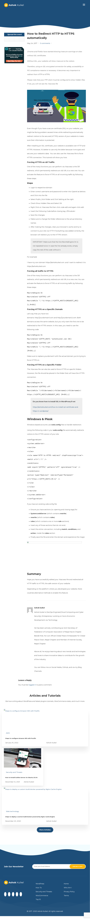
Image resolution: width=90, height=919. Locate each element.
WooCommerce (42, 895)
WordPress (40, 884)
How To (39, 888)
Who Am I (68, 888)
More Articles (45, 830)
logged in (32, 685)
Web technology (12, 811)
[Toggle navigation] (84, 4)
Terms (66, 895)
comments (45, 43)
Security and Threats (14, 772)
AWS (8, 733)
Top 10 (38, 899)
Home (66, 884)
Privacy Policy (69, 891)
